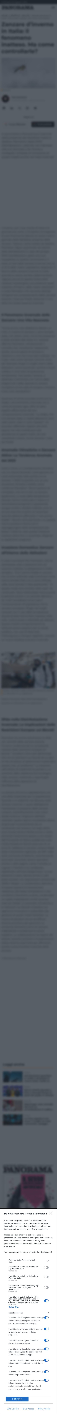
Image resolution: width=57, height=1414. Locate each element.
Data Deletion (13, 1409)
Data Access (28, 1409)
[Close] (51, 1214)
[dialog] (28, 1311)
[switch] (46, 1267)
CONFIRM (17, 1399)
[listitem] (28, 1261)
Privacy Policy (44, 1409)
